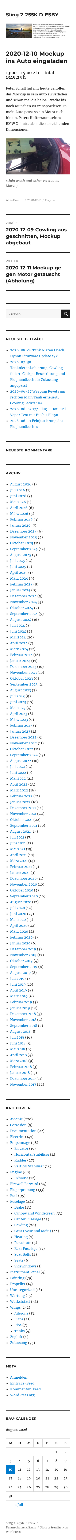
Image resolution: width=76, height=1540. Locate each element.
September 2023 (24, 684)
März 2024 (19, 649)
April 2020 (18, 925)
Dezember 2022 (23, 737)
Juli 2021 (17, 837)
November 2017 (23, 1084)
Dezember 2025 (23, 531)
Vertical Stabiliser (29, 1166)
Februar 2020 (21, 937)
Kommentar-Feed (25, 1389)
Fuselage (17, 1201)
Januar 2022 (20, 802)
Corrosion (18, 1125)
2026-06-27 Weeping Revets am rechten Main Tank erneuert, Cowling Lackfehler (37, 397)
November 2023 (23, 672)
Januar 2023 (20, 731)
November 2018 (23, 1020)
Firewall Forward (24, 1184)
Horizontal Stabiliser (31, 1154)
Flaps (18, 1319)
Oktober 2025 (21, 543)
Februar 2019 (21, 1002)
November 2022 (23, 743)
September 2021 (23, 825)
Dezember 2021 (23, 808)
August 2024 (20, 619)
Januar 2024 (20, 661)
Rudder (20, 1160)
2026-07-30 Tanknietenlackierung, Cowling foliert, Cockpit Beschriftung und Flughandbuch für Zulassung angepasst (37, 374)
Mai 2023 (18, 708)
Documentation (23, 1131)
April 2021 (18, 855)
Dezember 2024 (23, 596)
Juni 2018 (18, 1043)
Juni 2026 (18, 496)
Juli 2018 (17, 1037)
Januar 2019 (20, 1008)
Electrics (17, 1137)
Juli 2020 (17, 908)
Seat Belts (22, 1254)
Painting (17, 1278)
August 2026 (20, 484)
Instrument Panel (25, 1272)
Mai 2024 (18, 637)
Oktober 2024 (21, 608)
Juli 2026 (17, 490)
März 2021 (18, 861)
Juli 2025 (17, 561)
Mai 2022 (18, 778)
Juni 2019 (18, 984)
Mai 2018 (17, 1049)
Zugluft (16, 1337)
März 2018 (18, 1061)
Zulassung (18, 1343)
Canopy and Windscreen (34, 1213)
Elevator (21, 1148)
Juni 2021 (18, 843)
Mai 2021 (17, 849)
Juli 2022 (17, 767)
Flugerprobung (22, 1190)
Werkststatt (20, 1301)
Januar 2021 (20, 872)
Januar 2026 (20, 525)
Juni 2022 (18, 772)
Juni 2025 (18, 566)
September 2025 (24, 549)
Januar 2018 (20, 1073)
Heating (21, 1237)
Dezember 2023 (23, 667)
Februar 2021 (21, 867)
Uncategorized (22, 1290)
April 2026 (19, 508)
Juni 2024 (18, 631)
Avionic (16, 1119)
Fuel (13, 1195)
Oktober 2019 (21, 961)
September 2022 (24, 755)
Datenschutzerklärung (21, 1527)
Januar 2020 (20, 943)
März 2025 (19, 578)
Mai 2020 (18, 920)
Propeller (17, 1284)
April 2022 (18, 784)
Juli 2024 (17, 625)
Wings (15, 1307)
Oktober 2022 (21, 749)
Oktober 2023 (21, 678)
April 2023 (18, 714)
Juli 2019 (17, 978)
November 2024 (23, 602)
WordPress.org (22, 1395)
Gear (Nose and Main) (32, 1231)
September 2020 (24, 896)
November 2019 (23, 955)
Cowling (21, 1225)
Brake (19, 1207)
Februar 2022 (21, 796)
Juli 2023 (17, 696)
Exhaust (21, 1178)
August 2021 (20, 831)
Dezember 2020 (23, 878)
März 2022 (19, 790)
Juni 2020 (18, 914)
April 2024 (18, 643)
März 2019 (19, 996)
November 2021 (23, 814)
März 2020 (19, 931)
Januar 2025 (20, 590)
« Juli (18, 1505)
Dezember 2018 (23, 1014)
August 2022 (20, 761)
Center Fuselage (27, 1219)
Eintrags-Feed (22, 1383)
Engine (50, 200)
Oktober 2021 (21, 819)
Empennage (20, 1142)
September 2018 (23, 1025)
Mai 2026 (18, 502)
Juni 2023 (18, 702)
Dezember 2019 (23, 949)
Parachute (22, 1243)
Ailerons (21, 1313)
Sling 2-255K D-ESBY (32, 15)
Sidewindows (25, 1266)
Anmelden (18, 1377)
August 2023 (20, 690)
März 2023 (19, 719)
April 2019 (18, 990)
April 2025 (18, 572)
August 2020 (20, 902)
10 (10, 1469)
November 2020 (23, 884)
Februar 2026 (21, 519)
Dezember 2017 (23, 1078)
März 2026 (19, 514)
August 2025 (20, 555)
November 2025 (23, 537)
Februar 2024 (21, 655)
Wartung (17, 1295)
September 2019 (23, 967)
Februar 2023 (21, 725)
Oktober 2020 (21, 890)
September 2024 (24, 614)
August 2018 (20, 1031)
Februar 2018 (21, 1067)
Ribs (18, 1325)
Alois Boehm (14, 200)
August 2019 (20, 972)
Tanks (19, 1331)
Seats (18, 1260)
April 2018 (18, 1055)
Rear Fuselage (26, 1248)
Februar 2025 (21, 584)
